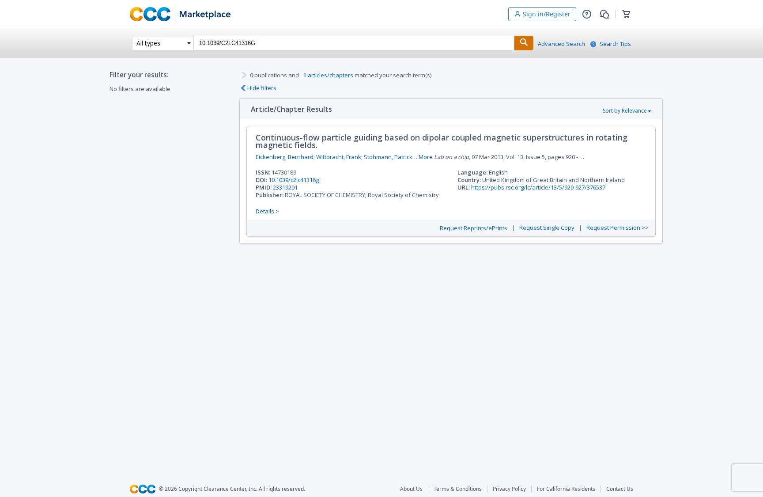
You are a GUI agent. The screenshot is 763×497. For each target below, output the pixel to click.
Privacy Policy (509, 489)
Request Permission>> (617, 227)
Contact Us (619, 489)
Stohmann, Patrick (388, 157)
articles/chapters (328, 75)
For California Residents (566, 489)
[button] (587, 14)
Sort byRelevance (625, 110)
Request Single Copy (546, 227)
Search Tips (615, 44)
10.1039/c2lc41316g (293, 180)
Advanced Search (561, 44)
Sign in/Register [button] (546, 14)
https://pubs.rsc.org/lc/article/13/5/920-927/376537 (538, 187)
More (426, 157)
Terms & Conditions (458, 489)
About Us (411, 489)
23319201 (285, 187)
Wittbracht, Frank (338, 157)
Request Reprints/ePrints (473, 228)
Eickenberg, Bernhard (285, 157)
